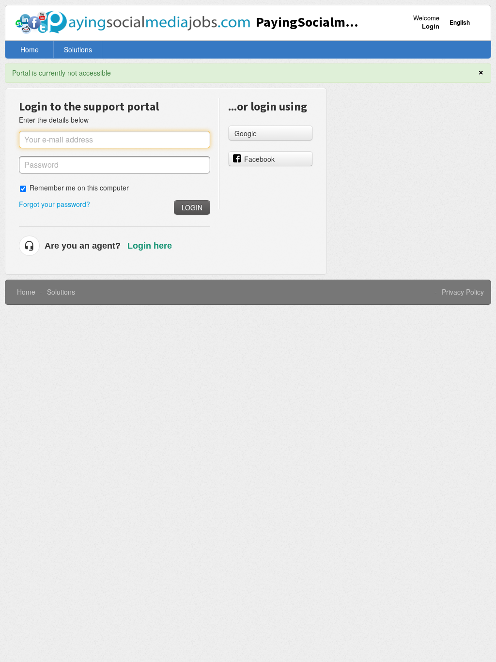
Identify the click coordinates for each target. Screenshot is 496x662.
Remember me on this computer (79, 187)
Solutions (78, 49)
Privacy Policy (463, 292)
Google (245, 133)
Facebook (259, 159)
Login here (149, 246)
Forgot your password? (54, 204)
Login (192, 207)
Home (29, 49)
